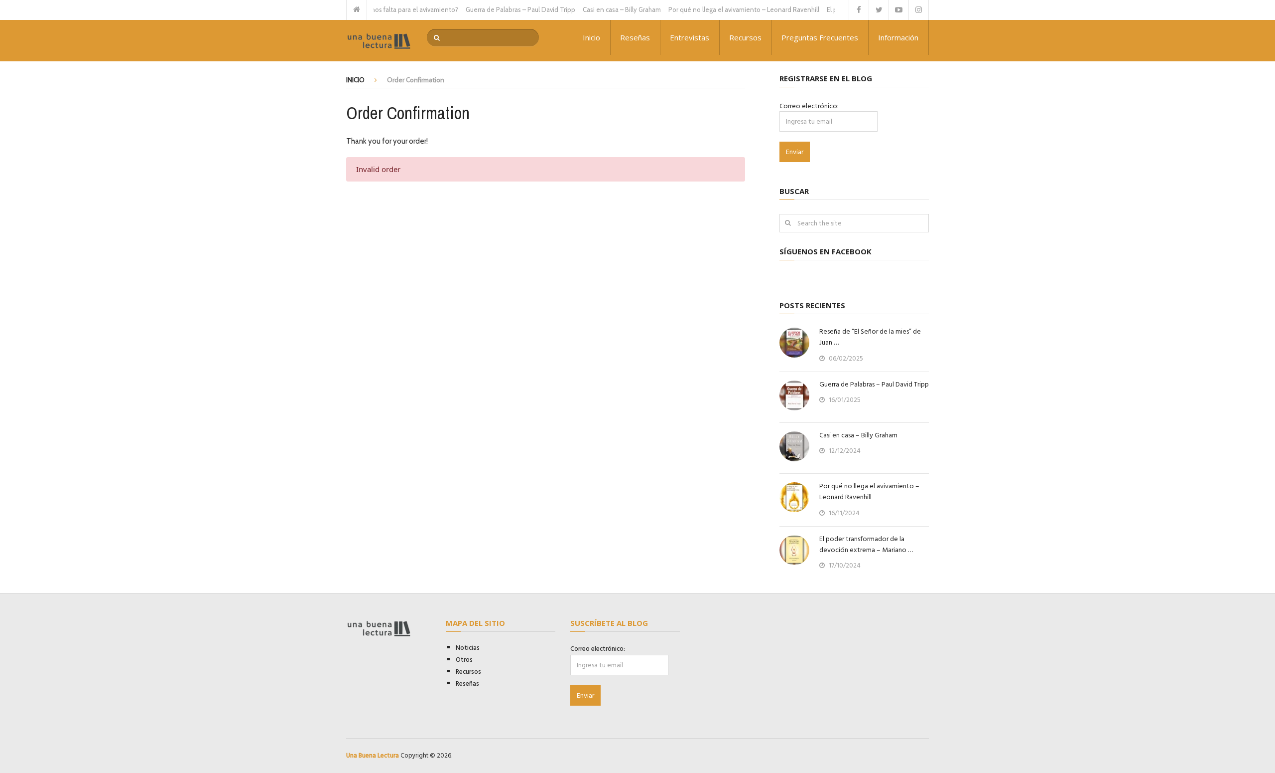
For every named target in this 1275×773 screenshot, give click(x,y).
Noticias (468, 647)
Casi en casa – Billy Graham (608, 9)
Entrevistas (689, 37)
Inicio (591, 37)
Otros (464, 659)
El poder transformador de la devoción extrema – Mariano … (866, 545)
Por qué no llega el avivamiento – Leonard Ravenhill (729, 9)
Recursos (745, 37)
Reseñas (635, 37)
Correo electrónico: (809, 106)
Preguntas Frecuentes (819, 37)
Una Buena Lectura (372, 755)
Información (898, 37)
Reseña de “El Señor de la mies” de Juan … (870, 337)
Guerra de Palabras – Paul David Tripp (506, 9)
